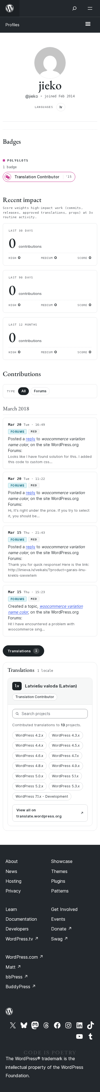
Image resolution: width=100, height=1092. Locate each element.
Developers (17, 929)
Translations (22, 651)
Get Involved (64, 909)
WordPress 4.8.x (29, 766)
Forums (40, 391)
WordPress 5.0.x (29, 776)
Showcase (61, 861)
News (11, 871)
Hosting (13, 881)
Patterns (60, 891)
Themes (59, 871)
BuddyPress (21, 986)
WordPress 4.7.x (65, 756)
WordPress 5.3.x (66, 786)
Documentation (21, 919)
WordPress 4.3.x (66, 735)
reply (30, 438)
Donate (61, 929)
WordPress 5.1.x (65, 776)
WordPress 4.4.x (29, 745)
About (12, 861)
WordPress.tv (22, 939)
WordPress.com (24, 957)
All (23, 391)
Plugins (58, 881)
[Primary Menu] (88, 24)
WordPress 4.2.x (29, 735)
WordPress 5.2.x (29, 786)
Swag (59, 939)
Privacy (13, 891)
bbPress (17, 977)
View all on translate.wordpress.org (39, 813)
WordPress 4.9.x (66, 766)
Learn (11, 909)
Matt (13, 967)
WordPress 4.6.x (29, 756)
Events (58, 919)
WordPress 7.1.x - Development (42, 796)
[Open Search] (74, 8)
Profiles (12, 24)
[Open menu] (91, 8)
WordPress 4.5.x (66, 745)
